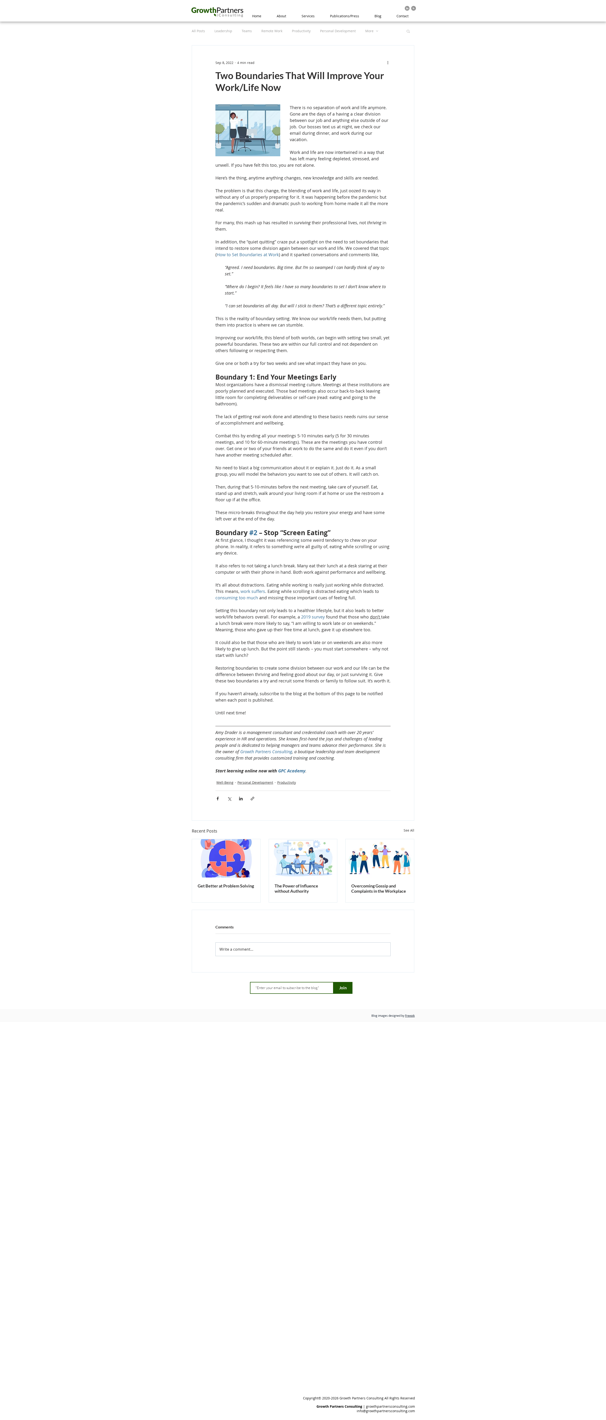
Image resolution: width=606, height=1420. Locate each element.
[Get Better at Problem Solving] (226, 858)
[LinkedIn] (407, 8)
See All (409, 830)
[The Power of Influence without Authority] (303, 858)
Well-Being (224, 782)
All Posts (198, 31)
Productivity (301, 31)
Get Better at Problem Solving (226, 885)
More (369, 31)
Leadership (223, 31)
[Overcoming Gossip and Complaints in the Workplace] (380, 858)
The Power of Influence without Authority (296, 888)
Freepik (410, 1015)
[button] (408, 31)
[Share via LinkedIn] (241, 798)
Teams (247, 31)
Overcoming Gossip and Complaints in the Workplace (378, 888)
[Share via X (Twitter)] (229, 798)
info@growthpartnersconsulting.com (386, 1411)
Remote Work (271, 31)
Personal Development (338, 31)
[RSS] (413, 8)
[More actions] (388, 62)
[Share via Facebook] (217, 798)
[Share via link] (252, 798)
